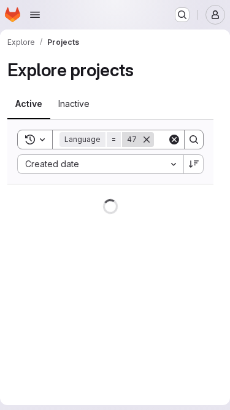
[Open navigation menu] (35, 15)
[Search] (194, 139)
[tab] (28, 104)
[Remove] (146, 139)
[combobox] (100, 164)
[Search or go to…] (182, 14)
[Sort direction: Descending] (194, 164)
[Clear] (174, 139)
